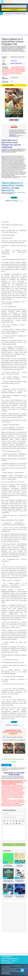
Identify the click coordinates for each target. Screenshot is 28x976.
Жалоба (14, 126)
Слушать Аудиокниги (6, 962)
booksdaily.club (8, 2)
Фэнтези (13, 63)
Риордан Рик (14, 60)
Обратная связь (5, 960)
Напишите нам (12, 135)
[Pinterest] (16, 120)
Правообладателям (6, 956)
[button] (4, 821)
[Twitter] (18, 120)
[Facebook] (12, 120)
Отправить (14, 844)
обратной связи (5, 972)
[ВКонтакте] (10, 120)
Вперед (14, 197)
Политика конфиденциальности (9, 958)
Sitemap (13, 960)
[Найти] (25, 6)
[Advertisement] (14, 917)
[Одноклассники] (14, 120)
